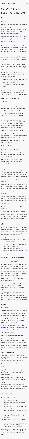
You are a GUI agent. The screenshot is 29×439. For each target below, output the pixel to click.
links (8, 3)
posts (13, 3)
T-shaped (20, 250)
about (3, 3)
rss (17, 3)
